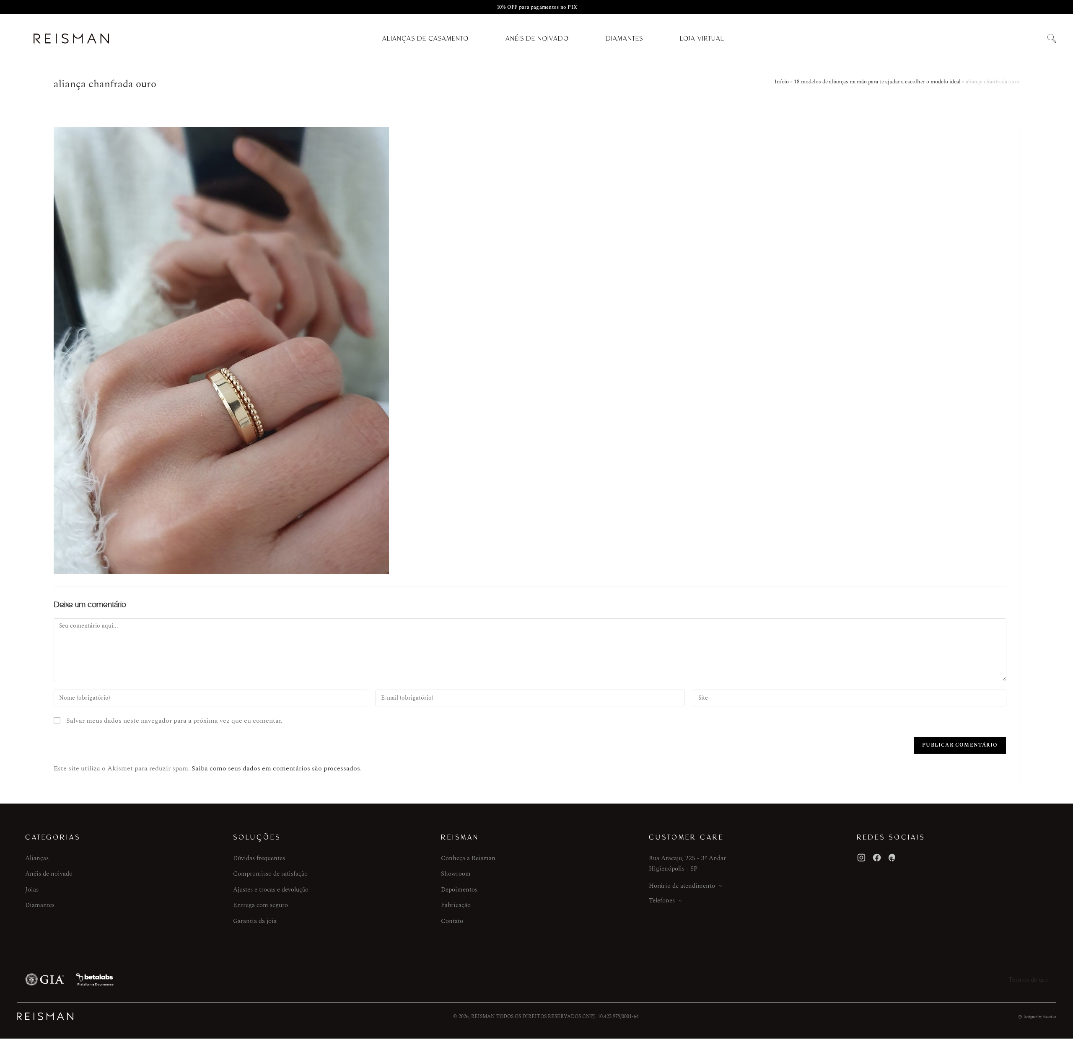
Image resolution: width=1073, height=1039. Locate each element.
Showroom (456, 874)
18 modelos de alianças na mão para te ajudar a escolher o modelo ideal (877, 82)
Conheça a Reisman (468, 858)
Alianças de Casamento (425, 38)
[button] (1051, 39)
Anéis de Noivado (537, 38)
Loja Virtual (702, 38)
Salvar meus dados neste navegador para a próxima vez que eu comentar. (174, 721)
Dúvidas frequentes (259, 858)
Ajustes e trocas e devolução (270, 889)
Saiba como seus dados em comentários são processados (276, 768)
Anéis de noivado (49, 874)
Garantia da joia (255, 921)
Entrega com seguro (260, 905)
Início (782, 82)
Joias (32, 889)
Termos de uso (1028, 980)
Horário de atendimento (682, 886)
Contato (452, 921)
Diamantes (624, 38)
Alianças (37, 858)
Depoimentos (459, 889)
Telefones (662, 900)
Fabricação (456, 905)
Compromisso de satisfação (270, 874)
